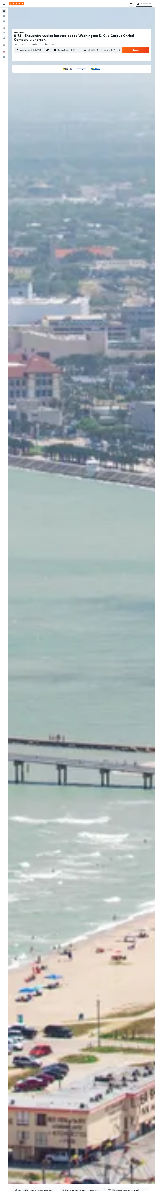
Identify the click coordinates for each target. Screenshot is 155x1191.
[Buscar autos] (4, 21)
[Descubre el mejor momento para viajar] (4, 38)
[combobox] (20, 44)
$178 (17, 35)
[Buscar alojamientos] (4, 16)
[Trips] (4, 45)
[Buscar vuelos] (4, 11)
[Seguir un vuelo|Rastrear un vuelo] (4, 33)
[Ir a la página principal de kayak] (16, 3)
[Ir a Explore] (4, 28)
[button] (4, 3)
